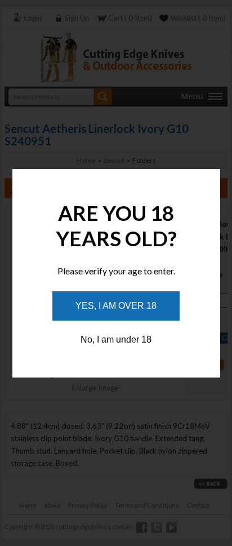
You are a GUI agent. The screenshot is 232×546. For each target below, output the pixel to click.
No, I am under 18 (116, 339)
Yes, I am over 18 (116, 305)
